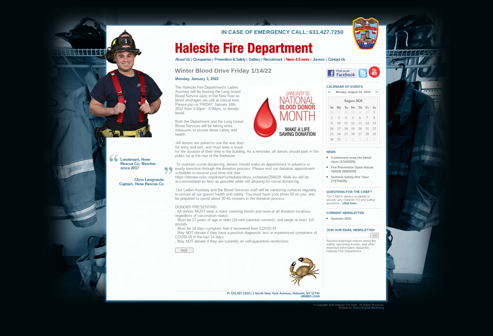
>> (376, 92)
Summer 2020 (341, 218)
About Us (182, 59)
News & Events (297, 59)
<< (329, 92)
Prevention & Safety (230, 59)
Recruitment (272, 59)
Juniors (319, 59)
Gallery (254, 59)
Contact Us (336, 59)
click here (349, 203)
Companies (202, 59)
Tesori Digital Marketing (368, 307)
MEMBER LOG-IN (310, 296)
